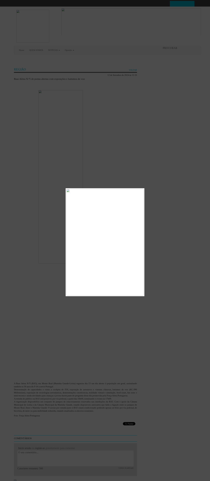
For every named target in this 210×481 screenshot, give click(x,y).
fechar (140, 190)
